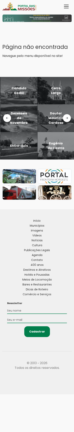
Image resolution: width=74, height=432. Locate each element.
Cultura (37, 245)
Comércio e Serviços (37, 294)
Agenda (37, 255)
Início (37, 221)
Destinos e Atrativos (37, 270)
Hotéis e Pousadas (37, 275)
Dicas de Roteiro (37, 289)
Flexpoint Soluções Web (37, 382)
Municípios (37, 226)
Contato (37, 260)
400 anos (37, 265)
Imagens (37, 230)
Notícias (37, 240)
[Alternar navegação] (66, 6)
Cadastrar (37, 332)
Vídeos (37, 235)
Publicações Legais (37, 250)
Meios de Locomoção (37, 280)
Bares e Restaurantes (37, 284)
